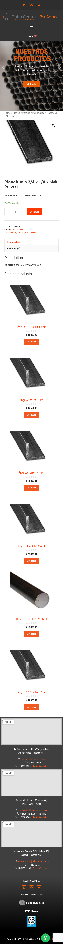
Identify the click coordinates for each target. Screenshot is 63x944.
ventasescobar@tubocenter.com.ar (33, 861)
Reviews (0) (13, 248)
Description (14, 242)
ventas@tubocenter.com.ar (33, 759)
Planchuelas (38, 113)
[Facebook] (31, 5)
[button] (31, 27)
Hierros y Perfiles (21, 113)
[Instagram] (24, 5)
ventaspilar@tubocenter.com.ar (33, 810)
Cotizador (34, 212)
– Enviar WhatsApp (39, 766)
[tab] (31, 242)
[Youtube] (39, 5)
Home (7, 113)
